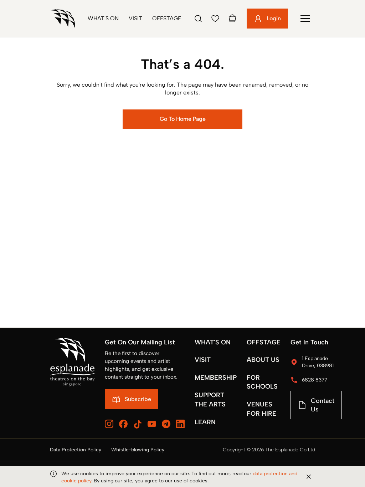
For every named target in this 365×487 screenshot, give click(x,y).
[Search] (198, 18)
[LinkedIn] (180, 424)
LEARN (205, 422)
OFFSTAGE (264, 342)
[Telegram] (166, 424)
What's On (103, 18)
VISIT (203, 360)
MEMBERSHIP (216, 377)
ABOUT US (263, 360)
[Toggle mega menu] (305, 19)
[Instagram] (109, 424)
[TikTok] (137, 424)
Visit (135, 18)
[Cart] (232, 18)
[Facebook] (123, 424)
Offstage (166, 18)
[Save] (215, 18)
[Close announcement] (308, 476)
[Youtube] (152, 424)
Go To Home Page (183, 119)
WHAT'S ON (213, 342)
